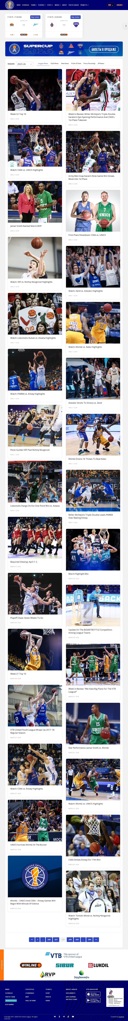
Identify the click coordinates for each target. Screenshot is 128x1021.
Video (48, 1000)
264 (89, 939)
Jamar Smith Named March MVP (26, 226)
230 (77, 939)
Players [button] (41, 5)
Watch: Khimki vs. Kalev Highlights (85, 346)
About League (71, 989)
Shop (48, 993)
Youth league (74, 5)
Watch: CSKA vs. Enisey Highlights (26, 788)
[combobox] (24, 64)
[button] (110, 5)
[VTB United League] (9, 3)
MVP (27, 997)
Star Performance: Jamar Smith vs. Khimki (88, 747)
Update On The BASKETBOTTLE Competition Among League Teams (90, 631)
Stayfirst (121, 1017)
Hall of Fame (31, 1000)
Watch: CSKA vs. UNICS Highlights (26, 169)
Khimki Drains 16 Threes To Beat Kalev (87, 458)
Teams (33, 5)
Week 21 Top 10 (18, 673)
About (64, 5)
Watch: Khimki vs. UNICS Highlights (85, 803)
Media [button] (57, 5)
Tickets (49, 989)
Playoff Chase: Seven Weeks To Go (26, 617)
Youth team (10, 997)
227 (56, 939)
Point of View (76, 63)
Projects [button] (83, 5)
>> (96, 939)
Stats (49, 5)
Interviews (65, 63)
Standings (30, 993)
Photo (48, 997)
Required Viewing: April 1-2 (23, 561)
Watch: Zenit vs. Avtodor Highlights (85, 290)
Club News (55, 63)
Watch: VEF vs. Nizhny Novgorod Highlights (31, 281)
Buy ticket (35, 17)
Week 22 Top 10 (18, 114)
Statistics (30, 989)
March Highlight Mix (78, 573)
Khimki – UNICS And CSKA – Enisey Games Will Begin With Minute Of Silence (33, 902)
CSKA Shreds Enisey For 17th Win (84, 859)
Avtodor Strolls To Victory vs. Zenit (85, 402)
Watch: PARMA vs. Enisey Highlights (27, 393)
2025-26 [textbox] (21, 64)
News (18, 5)
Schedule (25, 5)
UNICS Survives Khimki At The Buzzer (28, 844)
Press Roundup (89, 63)
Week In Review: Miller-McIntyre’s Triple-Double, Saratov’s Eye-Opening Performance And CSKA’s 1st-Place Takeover (92, 117)
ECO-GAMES (9, 1004)
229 (70, 939)
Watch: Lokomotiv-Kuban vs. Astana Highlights (33, 337)
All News (101, 63)
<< (32, 939)
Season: (11, 64)
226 (49, 939)
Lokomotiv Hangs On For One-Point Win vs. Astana (35, 505)
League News (43, 63)
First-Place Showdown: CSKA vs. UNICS (87, 235)
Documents (70, 993)
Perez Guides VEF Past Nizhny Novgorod (30, 449)
